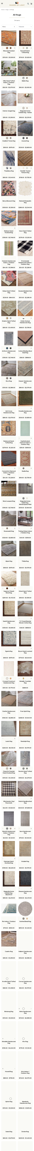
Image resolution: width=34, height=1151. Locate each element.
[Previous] (3, 48)
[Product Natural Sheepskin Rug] (25, 188)
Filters (4, 26)
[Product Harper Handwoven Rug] (25, 368)
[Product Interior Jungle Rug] (8, 98)
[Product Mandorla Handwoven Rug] (25, 1089)
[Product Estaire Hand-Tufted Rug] (8, 308)
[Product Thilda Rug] (25, 548)
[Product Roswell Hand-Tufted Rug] (25, 38)
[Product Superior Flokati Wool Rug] (8, 578)
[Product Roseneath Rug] (8, 518)
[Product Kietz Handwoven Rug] (25, 999)
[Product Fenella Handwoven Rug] (25, 398)
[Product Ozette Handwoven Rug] (8, 698)
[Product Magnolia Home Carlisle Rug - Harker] (25, 98)
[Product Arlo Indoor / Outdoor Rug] (25, 1059)
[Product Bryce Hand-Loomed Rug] (25, 638)
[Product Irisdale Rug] (25, 848)
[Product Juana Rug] (8, 1119)
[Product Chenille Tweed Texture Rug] (25, 158)
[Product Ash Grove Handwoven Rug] (8, 398)
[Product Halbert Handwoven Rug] (25, 939)
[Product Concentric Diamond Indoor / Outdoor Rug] (8, 458)
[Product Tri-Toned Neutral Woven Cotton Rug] (25, 608)
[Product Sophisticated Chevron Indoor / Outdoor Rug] (25, 428)
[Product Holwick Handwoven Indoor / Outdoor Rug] (8, 248)
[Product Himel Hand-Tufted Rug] (25, 578)
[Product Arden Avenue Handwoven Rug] (25, 308)
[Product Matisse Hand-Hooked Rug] (8, 218)
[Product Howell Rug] (8, 1059)
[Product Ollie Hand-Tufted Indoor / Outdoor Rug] (8, 68)
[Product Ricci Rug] (8, 368)
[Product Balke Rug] (25, 68)
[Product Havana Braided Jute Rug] (25, 278)
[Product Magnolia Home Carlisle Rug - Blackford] (8, 878)
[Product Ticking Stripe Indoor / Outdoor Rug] (25, 518)
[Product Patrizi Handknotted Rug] (25, 788)
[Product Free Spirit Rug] (25, 698)
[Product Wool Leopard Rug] (8, 488)
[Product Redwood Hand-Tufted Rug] (8, 428)
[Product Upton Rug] (8, 1089)
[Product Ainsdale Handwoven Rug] (8, 1029)
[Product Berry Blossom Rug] (8, 188)
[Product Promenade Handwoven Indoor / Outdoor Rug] (25, 248)
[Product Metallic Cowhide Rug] (25, 668)
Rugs (7, 9)
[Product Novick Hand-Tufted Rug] (25, 758)
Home (2, 9)
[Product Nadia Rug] (25, 458)
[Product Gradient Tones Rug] (8, 128)
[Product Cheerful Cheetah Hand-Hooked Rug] (8, 758)
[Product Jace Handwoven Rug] (25, 818)
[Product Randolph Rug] (25, 728)
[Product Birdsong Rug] (8, 999)
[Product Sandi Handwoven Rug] (8, 608)
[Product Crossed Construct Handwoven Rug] (8, 668)
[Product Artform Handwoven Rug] (8, 338)
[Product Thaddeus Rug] (8, 158)
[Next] (15, 48)
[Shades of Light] (17, 3)
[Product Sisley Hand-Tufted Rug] (8, 278)
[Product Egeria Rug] (8, 638)
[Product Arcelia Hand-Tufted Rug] (8, 969)
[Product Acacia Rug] (25, 128)
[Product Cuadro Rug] (8, 939)
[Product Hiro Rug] (25, 1029)
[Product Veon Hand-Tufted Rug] (25, 218)
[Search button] (28, 4)
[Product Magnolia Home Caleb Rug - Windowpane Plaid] (25, 488)
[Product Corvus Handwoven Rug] (25, 969)
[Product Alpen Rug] (8, 548)
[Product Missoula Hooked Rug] (8, 38)
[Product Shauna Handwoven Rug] (25, 878)
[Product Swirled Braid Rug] (25, 908)
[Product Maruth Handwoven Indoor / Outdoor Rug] (8, 818)
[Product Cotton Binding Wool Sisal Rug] (25, 338)
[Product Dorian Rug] (25, 1119)
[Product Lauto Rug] (8, 728)
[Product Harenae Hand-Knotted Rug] (8, 848)
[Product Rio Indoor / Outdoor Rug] (8, 908)
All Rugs (12, 9)
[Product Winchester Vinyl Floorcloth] (8, 788)
